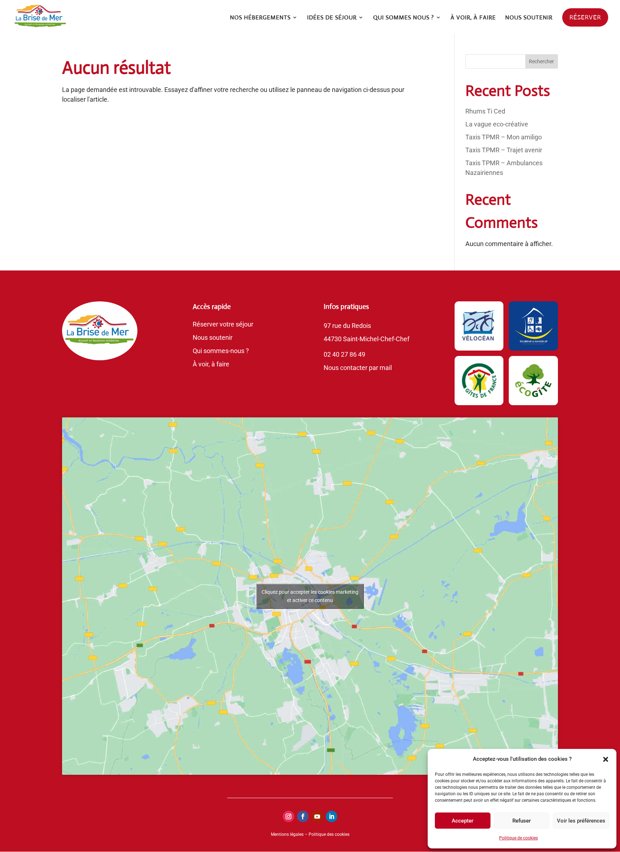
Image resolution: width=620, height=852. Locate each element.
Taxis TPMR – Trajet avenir (503, 150)
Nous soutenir (212, 337)
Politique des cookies (329, 834)
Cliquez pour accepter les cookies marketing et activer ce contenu (310, 596)
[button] (605, 759)
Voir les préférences (581, 821)
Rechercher (541, 61)
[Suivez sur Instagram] (288, 816)
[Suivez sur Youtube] (317, 816)
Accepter (462, 821)
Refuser (521, 821)
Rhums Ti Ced (485, 111)
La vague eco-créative (496, 124)
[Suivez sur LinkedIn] (331, 816)
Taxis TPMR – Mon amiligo (503, 137)
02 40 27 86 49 (344, 354)
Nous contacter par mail (358, 367)
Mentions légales (287, 834)
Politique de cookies (518, 838)
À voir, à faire (211, 364)
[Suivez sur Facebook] (303, 816)
